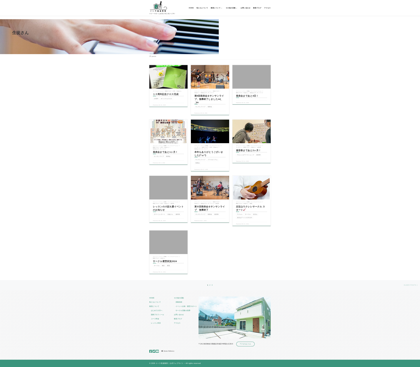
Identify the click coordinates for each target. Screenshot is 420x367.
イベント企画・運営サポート (186, 306)
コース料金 (155, 319)
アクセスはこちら (245, 344)
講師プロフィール (157, 314)
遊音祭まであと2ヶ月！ (248, 150)
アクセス (177, 323)
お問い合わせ (179, 314)
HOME (151, 298)
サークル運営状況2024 (165, 261)
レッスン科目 (156, 323)
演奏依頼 (179, 302)
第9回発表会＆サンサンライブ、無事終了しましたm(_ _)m (209, 99)
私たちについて (155, 302)
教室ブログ (178, 319)
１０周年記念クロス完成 (165, 94)
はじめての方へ (156, 310)
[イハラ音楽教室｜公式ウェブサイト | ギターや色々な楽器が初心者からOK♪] (158, 6)
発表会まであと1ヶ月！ (165, 152)
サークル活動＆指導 (183, 310)
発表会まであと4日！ (247, 96)
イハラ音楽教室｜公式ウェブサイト (170, 363)
